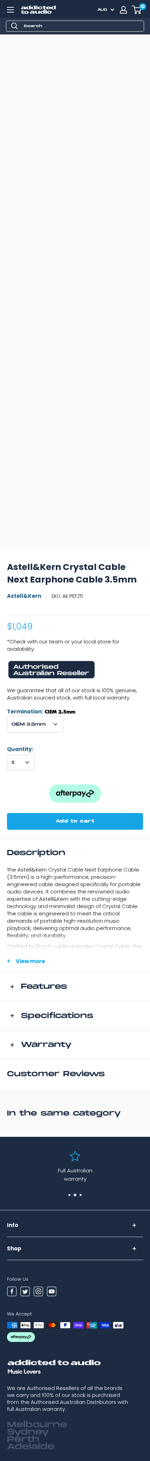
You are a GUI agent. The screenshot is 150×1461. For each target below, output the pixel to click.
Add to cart (75, 821)
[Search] (14, 26)
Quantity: (20, 749)
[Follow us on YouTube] (52, 1292)
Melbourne (37, 1425)
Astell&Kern (24, 596)
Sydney (28, 1432)
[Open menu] (10, 10)
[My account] (123, 10)
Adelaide (30, 1447)
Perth (23, 1439)
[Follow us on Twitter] (25, 1292)
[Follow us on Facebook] (12, 1292)
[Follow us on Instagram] (38, 1292)
